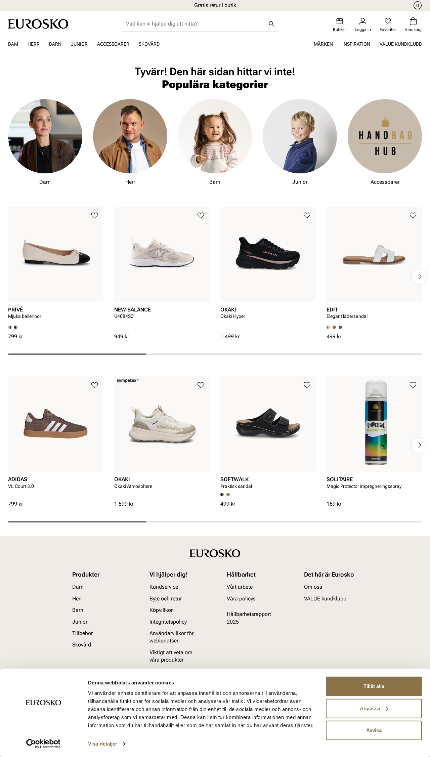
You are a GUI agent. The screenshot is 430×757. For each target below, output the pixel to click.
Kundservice (163, 587)
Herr (34, 44)
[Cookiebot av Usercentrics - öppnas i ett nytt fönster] (43, 744)
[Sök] (271, 23)
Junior (79, 44)
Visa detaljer (102, 744)
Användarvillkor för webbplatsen (171, 637)
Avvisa (374, 730)
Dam (13, 44)
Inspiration (356, 44)
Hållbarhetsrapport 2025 (249, 618)
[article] (55, 266)
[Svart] (340, 327)
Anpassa (370, 708)
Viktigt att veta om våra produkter (170, 656)
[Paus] (416, 5)
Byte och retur (165, 598)
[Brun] (15, 327)
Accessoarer (113, 44)
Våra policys (241, 598)
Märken (323, 44)
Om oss (313, 587)
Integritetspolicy (168, 621)
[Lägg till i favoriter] (94, 215)
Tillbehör (82, 633)
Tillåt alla (373, 686)
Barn (55, 44)
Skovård (149, 44)
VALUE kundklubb (401, 44)
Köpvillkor (161, 610)
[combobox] (195, 24)
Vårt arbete (240, 587)
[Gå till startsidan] (38, 24)
